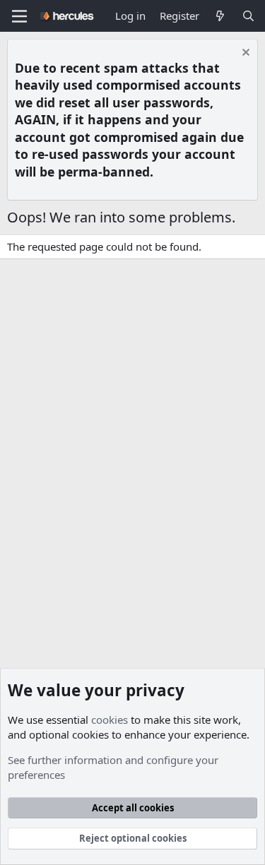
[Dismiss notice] (244, 54)
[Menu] (19, 16)
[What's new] (220, 16)
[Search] (248, 16)
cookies (109, 719)
